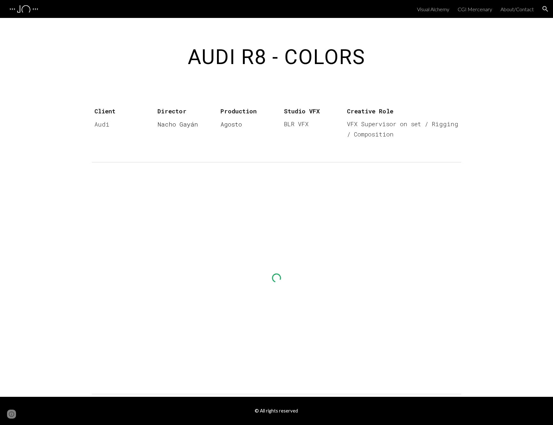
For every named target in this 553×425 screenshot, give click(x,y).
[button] (545, 9)
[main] (276, 57)
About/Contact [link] (517, 9)
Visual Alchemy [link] (433, 9)
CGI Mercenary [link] (475, 9)
